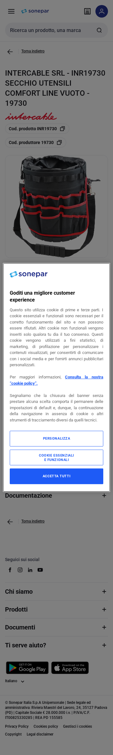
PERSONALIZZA (56, 438)
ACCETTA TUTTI (56, 476)
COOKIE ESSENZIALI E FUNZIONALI (56, 457)
